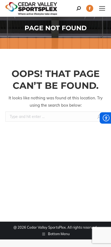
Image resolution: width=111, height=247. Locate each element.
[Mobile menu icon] (102, 8)
